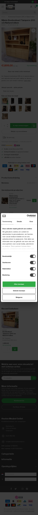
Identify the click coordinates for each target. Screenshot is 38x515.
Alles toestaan (19, 284)
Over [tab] (31, 221)
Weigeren (19, 297)
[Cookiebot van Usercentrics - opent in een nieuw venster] (27, 216)
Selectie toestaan (19, 291)
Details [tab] (19, 221)
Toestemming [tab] (7, 221)
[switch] (33, 262)
